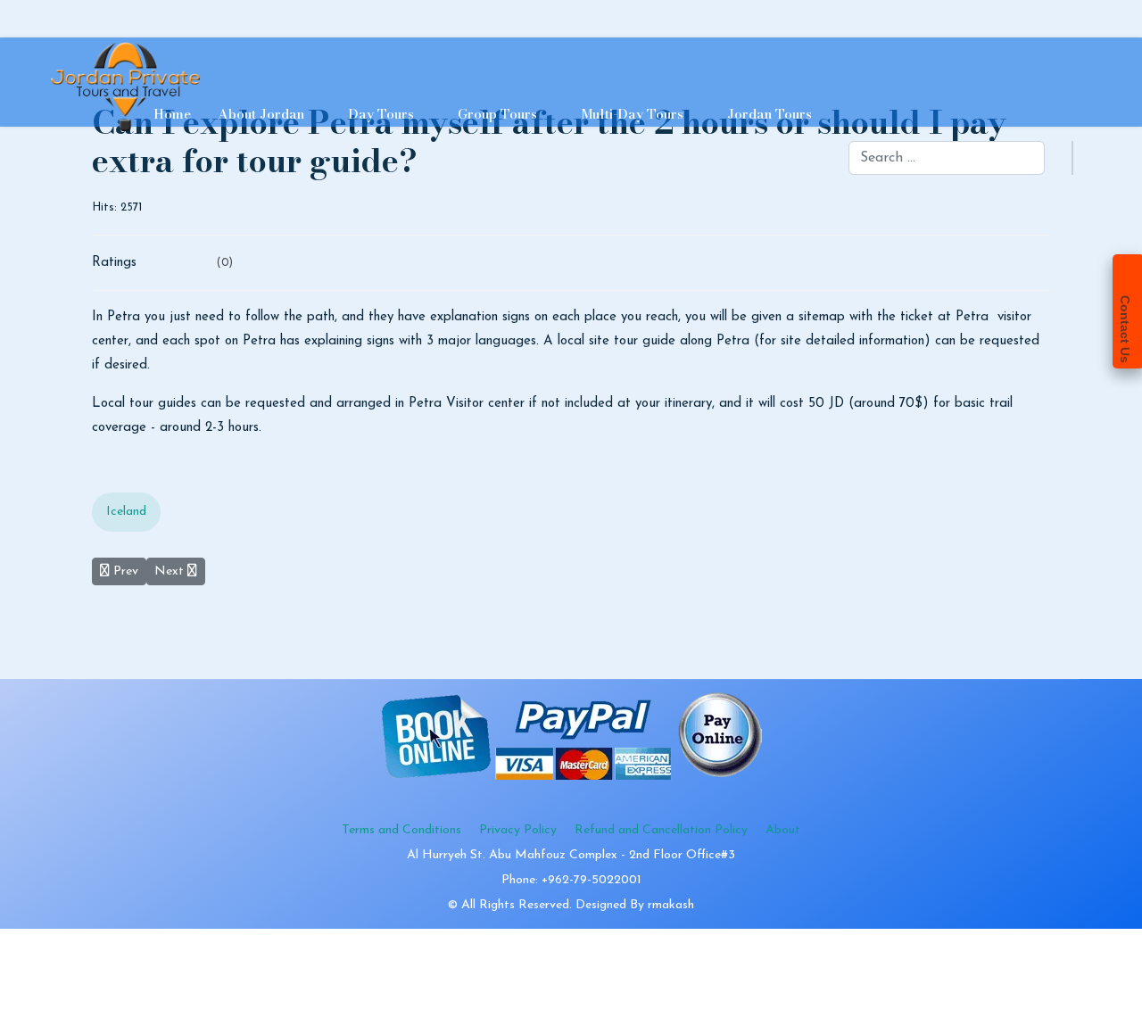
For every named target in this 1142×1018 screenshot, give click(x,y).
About (782, 830)
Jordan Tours (769, 113)
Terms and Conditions (401, 830)
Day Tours (381, 113)
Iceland (126, 511)
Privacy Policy (518, 830)
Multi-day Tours (632, 113)
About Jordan (261, 113)
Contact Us (1125, 329)
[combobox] (946, 158)
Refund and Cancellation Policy (661, 830)
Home (172, 113)
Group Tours (497, 113)
